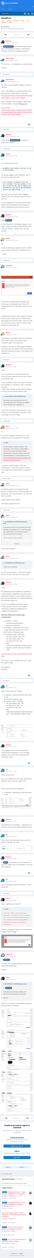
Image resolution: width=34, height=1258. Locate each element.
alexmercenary (23, 521)
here (30, 64)
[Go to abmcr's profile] (3, 516)
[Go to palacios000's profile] (3, 59)
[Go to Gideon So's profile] (3, 955)
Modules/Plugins (18, 29)
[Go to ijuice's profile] (3, 427)
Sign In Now (17, 1157)
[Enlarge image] (23, 104)
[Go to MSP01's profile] (3, 239)
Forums (10, 9)
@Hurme (8, 220)
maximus (7, 1231)
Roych (6, 1206)
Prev (5, 34)
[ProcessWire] (9, 3)
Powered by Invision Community (17, 1255)
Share (8, 1167)
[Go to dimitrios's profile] (3, 42)
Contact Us (14, 1253)
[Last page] (32, 35)
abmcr (20, 563)
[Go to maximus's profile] (30, 1240)
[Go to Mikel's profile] (30, 1192)
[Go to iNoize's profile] (3, 899)
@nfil (5, 862)
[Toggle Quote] (4, 396)
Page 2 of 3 (17, 34)
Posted (12, 43)
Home (2, 9)
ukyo (5, 1218)
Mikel (5, 1196)
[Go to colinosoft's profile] (3, 266)
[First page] (2, 35)
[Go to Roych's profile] (30, 1203)
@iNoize (6, 960)
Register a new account (17, 1146)
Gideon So (21, 984)
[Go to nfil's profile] (3, 686)
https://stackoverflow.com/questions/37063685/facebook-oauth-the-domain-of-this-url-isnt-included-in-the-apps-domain (17, 112)
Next (28, 34)
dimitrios (6, 27)
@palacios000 (8, 46)
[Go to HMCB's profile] (30, 1227)
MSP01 (21, 396)
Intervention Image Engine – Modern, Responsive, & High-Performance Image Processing (14, 1214)
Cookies (21, 1253)
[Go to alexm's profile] (3, 484)
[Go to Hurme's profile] (3, 155)
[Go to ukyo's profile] (30, 1213)
